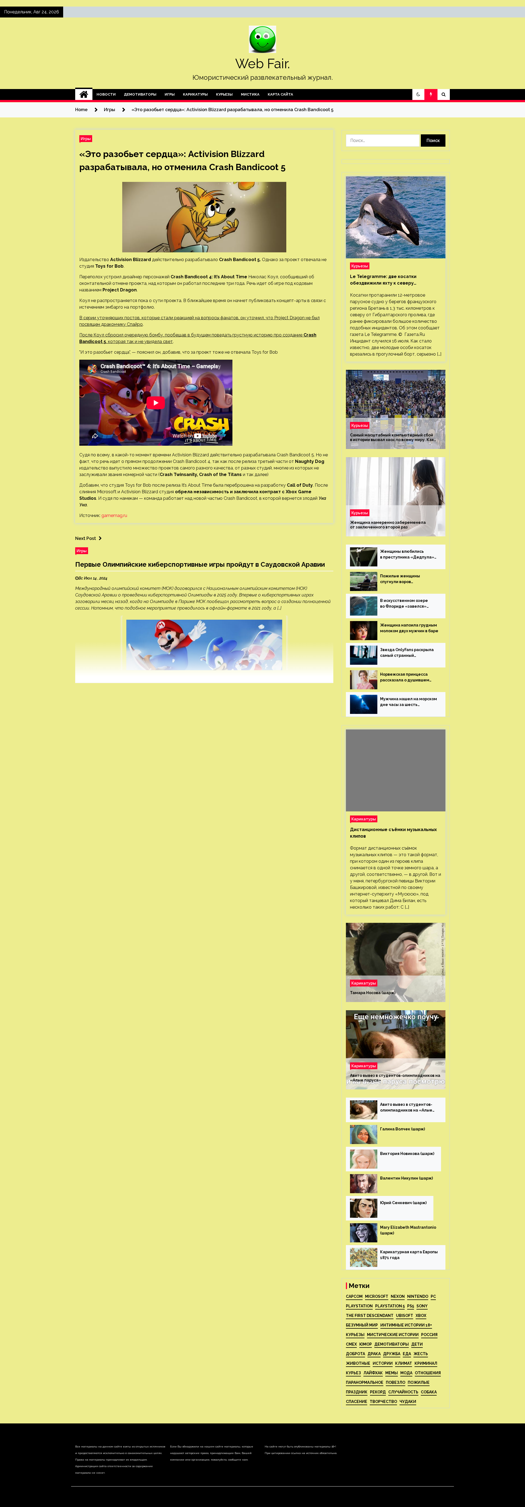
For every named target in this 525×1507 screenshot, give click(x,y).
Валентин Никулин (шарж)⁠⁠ (406, 1178)
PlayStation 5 (390, 1306)
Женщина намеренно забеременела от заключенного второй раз (388, 524)
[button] (418, 94)
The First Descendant (369, 1315)
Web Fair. (262, 63)
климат (403, 1363)
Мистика (250, 94)
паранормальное (364, 1382)
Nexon (398, 1296)
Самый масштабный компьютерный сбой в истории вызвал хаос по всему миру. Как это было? (392, 437)
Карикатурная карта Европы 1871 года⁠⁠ (409, 1255)
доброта (355, 1354)
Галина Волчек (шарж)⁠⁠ (402, 1129)
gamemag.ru (114, 515)
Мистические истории (393, 1334)
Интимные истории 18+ (406, 1325)
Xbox (421, 1315)
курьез (353, 1373)
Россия (429, 1334)
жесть (420, 1354)
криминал (426, 1363)
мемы (391, 1373)
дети (417, 1344)
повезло (395, 1382)
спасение (356, 1401)
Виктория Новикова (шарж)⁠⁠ (407, 1153)
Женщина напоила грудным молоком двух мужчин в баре (409, 628)
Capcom (354, 1296)
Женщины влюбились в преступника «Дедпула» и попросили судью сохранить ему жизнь (407, 554)
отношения (428, 1373)
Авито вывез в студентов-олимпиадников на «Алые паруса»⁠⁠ (395, 1077)
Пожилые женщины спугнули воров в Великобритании (400, 579)
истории (383, 1363)
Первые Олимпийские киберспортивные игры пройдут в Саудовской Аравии (200, 564)
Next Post (85, 538)
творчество (383, 1401)
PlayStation (359, 1306)
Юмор (365, 1344)
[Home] (83, 94)
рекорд (378, 1392)
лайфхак (373, 1373)
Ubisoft (404, 1315)
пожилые (419, 1382)
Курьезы (224, 94)
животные (358, 1363)
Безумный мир (362, 1325)
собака (429, 1392)
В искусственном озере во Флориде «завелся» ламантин (404, 603)
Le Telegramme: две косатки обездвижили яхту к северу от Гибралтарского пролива (383, 280)
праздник (357, 1392)
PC (433, 1296)
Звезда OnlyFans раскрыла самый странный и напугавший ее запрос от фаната (407, 653)
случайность (403, 1392)
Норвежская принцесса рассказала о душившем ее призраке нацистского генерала (406, 677)
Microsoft (376, 1296)
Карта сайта (280, 94)
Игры (170, 94)
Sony (422, 1306)
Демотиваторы (140, 94)
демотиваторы (391, 1344)
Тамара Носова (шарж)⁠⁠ (372, 993)
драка (374, 1354)
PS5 (410, 1306)
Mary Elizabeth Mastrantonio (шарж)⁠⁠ (408, 1230)
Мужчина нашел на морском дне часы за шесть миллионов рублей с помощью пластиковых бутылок (408, 702)
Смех (351, 1344)
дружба (391, 1354)
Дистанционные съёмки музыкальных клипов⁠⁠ (393, 833)
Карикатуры (195, 94)
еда (407, 1354)
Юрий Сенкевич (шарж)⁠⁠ (403, 1203)
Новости (106, 94)
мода (406, 1373)
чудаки (407, 1401)
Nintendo (417, 1296)
